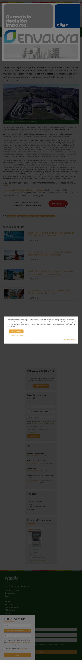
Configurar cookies (69, 340)
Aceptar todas (16, 331)
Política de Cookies (17, 335)
